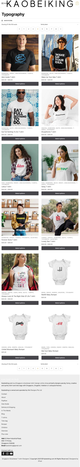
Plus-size (4, 434)
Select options (20, 84)
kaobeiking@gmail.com (14, 446)
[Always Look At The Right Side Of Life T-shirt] (20, 272)
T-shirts (30, 73)
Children (4, 427)
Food (3, 183)
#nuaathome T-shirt (48, 132)
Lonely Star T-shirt (48, 241)
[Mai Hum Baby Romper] (59, 326)
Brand (43, 292)
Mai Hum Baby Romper (49, 351)
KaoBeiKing (5, 73)
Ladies (15, 292)
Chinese (44, 237)
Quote (51, 73)
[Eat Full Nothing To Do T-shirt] (20, 107)
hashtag (44, 128)
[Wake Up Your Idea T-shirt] (59, 52)
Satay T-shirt (46, 187)
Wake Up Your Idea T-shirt (51, 77)
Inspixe (10, 292)
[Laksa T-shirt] (20, 162)
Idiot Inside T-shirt (8, 77)
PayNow (4, 401)
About (3, 397)
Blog (3, 414)
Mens (20, 292)
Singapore (61, 292)
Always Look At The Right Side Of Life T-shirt (18, 296)
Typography (5, 75)
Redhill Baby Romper (49, 295)
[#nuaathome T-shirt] (59, 107)
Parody (12, 73)
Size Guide (5, 404)
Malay (56, 183)
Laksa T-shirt (6, 187)
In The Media (5, 410)
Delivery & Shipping (8, 407)
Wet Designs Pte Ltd (35, 390)
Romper (54, 292)
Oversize (4, 431)
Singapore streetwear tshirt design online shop (32, 383)
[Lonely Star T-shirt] (59, 217)
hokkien (4, 347)
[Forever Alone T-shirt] (20, 217)
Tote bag (4, 421)
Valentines (34, 237)
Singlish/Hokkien (20, 73)
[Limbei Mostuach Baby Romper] (20, 326)
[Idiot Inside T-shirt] (20, 52)
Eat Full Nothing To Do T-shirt (13, 132)
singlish (21, 347)
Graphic (50, 237)
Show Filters (8, 20)
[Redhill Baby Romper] (59, 272)
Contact (4, 394)
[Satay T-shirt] (59, 162)
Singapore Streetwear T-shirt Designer (15, 459)
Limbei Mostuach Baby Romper (13, 349)
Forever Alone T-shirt (9, 240)
